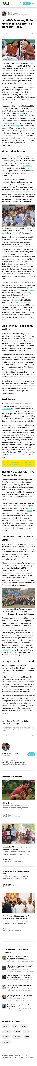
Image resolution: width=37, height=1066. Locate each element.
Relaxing (31, 679)
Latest (27, 1031)
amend (29, 511)
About (11, 1055)
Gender (5, 1037)
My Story (6, 1042)
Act (33, 437)
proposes (29, 138)
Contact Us (21, 1057)
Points (26, 1055)
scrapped (9, 689)
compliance (6, 528)
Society (5, 1026)
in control (5, 123)
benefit (13, 454)
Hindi (14, 1026)
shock (4, 565)
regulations (11, 411)
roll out (21, 113)
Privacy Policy (30, 1057)
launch (17, 300)
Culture (17, 1031)
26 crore (11, 156)
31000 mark (30, 128)
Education (6, 1031)
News (27, 1037)
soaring (16, 125)
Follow (31, 754)
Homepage (5, 1055)
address (28, 544)
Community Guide (7, 1057)
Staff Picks (16, 1037)
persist (24, 520)
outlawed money (8, 650)
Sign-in (27, 3)
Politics (23, 1026)
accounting (31, 290)
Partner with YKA (19, 1055)
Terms (15, 1057)
